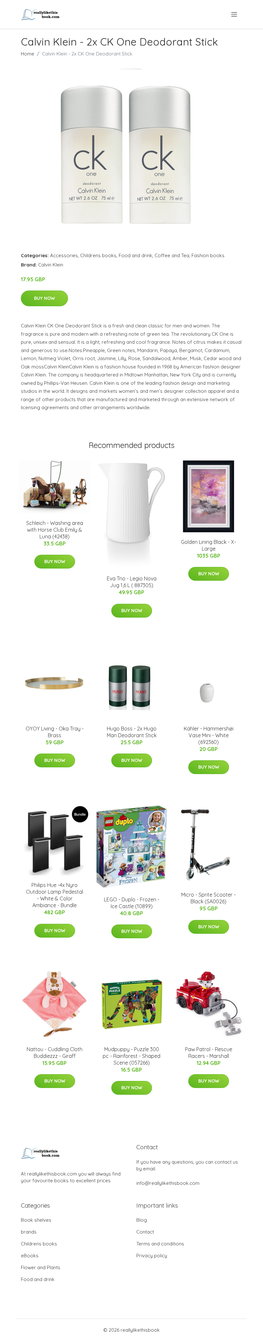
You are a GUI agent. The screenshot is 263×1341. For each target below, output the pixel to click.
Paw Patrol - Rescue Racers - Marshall (208, 1052)
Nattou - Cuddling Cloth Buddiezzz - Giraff (54, 1052)
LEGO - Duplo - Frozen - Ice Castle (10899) (131, 902)
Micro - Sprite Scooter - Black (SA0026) (208, 898)
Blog (141, 1220)
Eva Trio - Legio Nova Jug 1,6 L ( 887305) (132, 581)
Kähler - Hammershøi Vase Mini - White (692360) (208, 735)
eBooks (29, 1255)
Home (27, 54)
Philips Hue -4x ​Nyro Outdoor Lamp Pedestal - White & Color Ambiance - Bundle (54, 895)
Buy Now (44, 298)
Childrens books (98, 255)
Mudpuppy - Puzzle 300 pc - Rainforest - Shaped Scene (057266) (131, 1056)
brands (29, 1232)
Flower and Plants (40, 1267)
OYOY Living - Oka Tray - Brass (55, 731)
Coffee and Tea (172, 255)
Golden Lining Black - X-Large (208, 545)
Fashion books (208, 255)
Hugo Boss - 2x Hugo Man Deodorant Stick (132, 731)
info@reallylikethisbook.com (167, 1183)
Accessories (64, 255)
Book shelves (36, 1220)
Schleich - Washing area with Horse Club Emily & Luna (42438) (54, 530)
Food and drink (135, 255)
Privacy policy (151, 1255)
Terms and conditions (160, 1244)
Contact (145, 1232)
